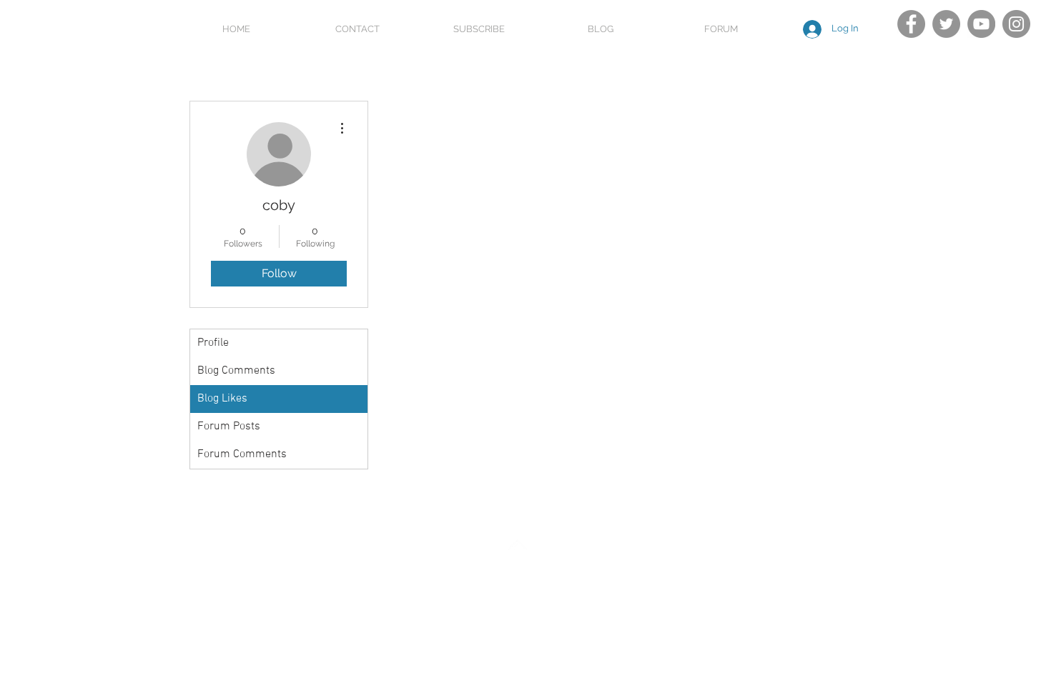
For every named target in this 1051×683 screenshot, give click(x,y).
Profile (213, 343)
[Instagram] (1016, 24)
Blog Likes (222, 399)
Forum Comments (242, 454)
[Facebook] (911, 24)
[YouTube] (981, 24)
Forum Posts (228, 426)
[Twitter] (946, 24)
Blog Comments (236, 371)
